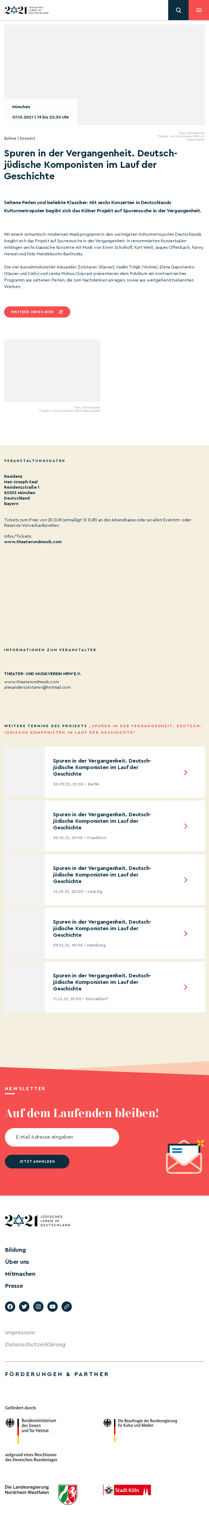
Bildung (15, 1250)
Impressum (20, 1332)
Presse (14, 1286)
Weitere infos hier (32, 312)
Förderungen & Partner (57, 1374)
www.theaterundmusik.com (33, 542)
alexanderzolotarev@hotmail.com (37, 687)
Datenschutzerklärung (35, 1344)
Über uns (17, 1262)
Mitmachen (20, 1274)
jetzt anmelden (37, 1161)
